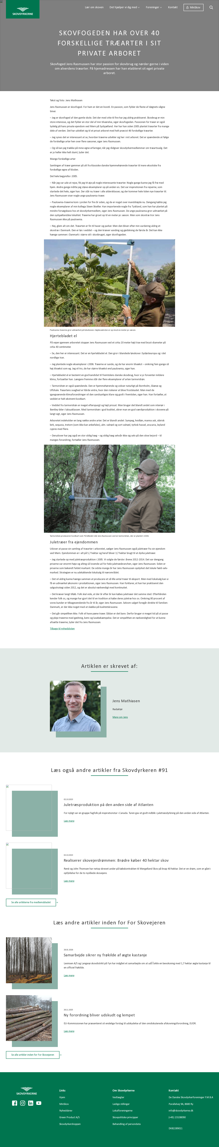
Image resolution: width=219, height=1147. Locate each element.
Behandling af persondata (126, 1124)
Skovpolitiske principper (125, 1117)
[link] (22, 9)
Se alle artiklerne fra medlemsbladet (31, 902)
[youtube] (39, 1103)
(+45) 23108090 (177, 1117)
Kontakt (173, 7)
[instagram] (23, 1103)
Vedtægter (118, 1097)
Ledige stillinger (121, 1104)
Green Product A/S (69, 1117)
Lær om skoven (94, 7)
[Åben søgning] (209, 7)
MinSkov (195, 7)
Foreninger (152, 7)
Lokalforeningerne (122, 1110)
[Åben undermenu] (139, 7)
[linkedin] (31, 1103)
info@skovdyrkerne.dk (181, 1110)
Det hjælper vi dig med (123, 7)
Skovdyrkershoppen (70, 1124)
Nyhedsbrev (65, 1110)
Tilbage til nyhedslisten (62, 628)
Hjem (62, 1097)
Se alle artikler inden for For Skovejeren (32, 1055)
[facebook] (15, 1103)
